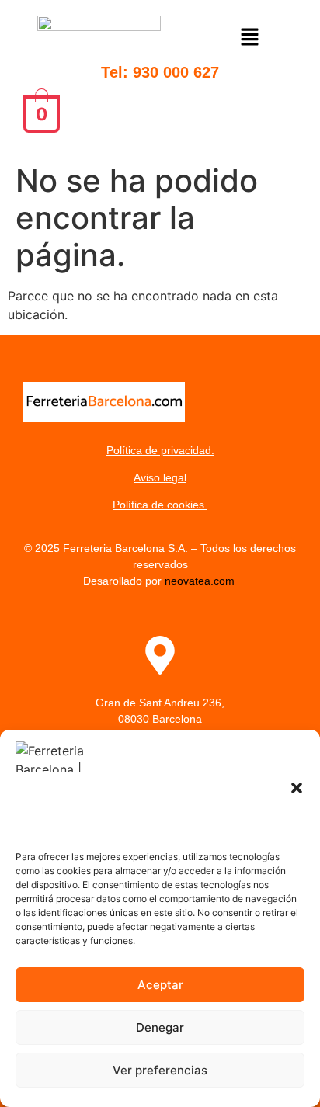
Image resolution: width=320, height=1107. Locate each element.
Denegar (160, 1027)
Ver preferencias (160, 1070)
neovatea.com (201, 580)
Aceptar (160, 984)
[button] (296, 788)
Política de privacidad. (160, 450)
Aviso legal (160, 477)
